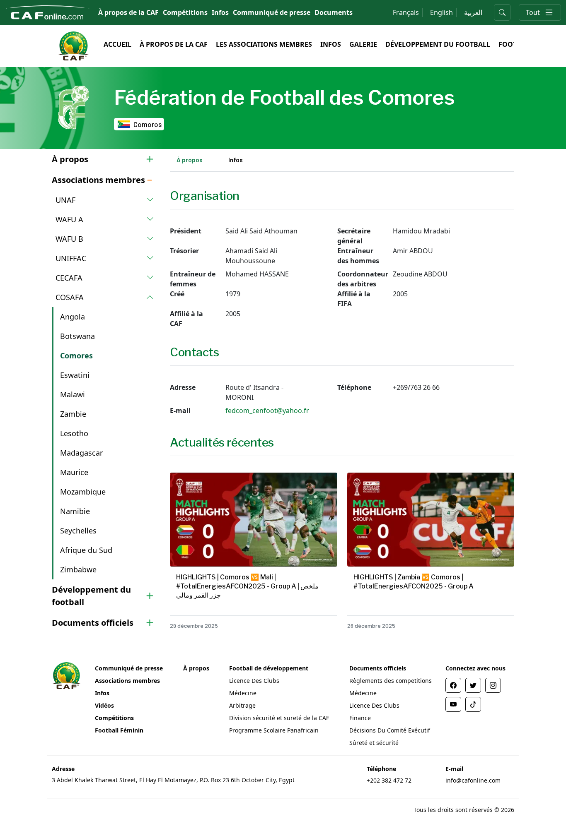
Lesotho (74, 433)
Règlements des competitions (390, 680)
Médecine (242, 693)
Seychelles (78, 531)
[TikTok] (473, 704)
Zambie (73, 414)
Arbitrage (242, 705)
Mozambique (83, 492)
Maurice (74, 472)
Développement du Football (437, 44)
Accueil (117, 44)
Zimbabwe (78, 569)
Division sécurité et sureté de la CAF (279, 718)
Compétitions (185, 12)
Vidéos (104, 705)
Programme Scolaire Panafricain (274, 730)
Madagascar (81, 453)
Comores (76, 355)
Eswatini (74, 375)
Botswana (77, 336)
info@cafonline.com (473, 780)
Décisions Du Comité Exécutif (389, 730)
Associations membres (127, 680)
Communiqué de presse (271, 12)
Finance (360, 718)
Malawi (72, 394)
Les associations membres (264, 44)
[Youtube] (453, 704)
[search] (502, 12)
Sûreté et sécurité (374, 743)
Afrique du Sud (86, 550)
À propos (190, 159)
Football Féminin (119, 730)
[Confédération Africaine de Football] (47, 11)
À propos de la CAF (128, 12)
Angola (72, 317)
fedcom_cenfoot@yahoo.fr (267, 410)
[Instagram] (493, 685)
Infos (220, 12)
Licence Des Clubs (254, 680)
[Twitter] (473, 685)
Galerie (363, 44)
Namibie (75, 511)
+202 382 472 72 (389, 780)
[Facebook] (453, 685)
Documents (333, 12)
